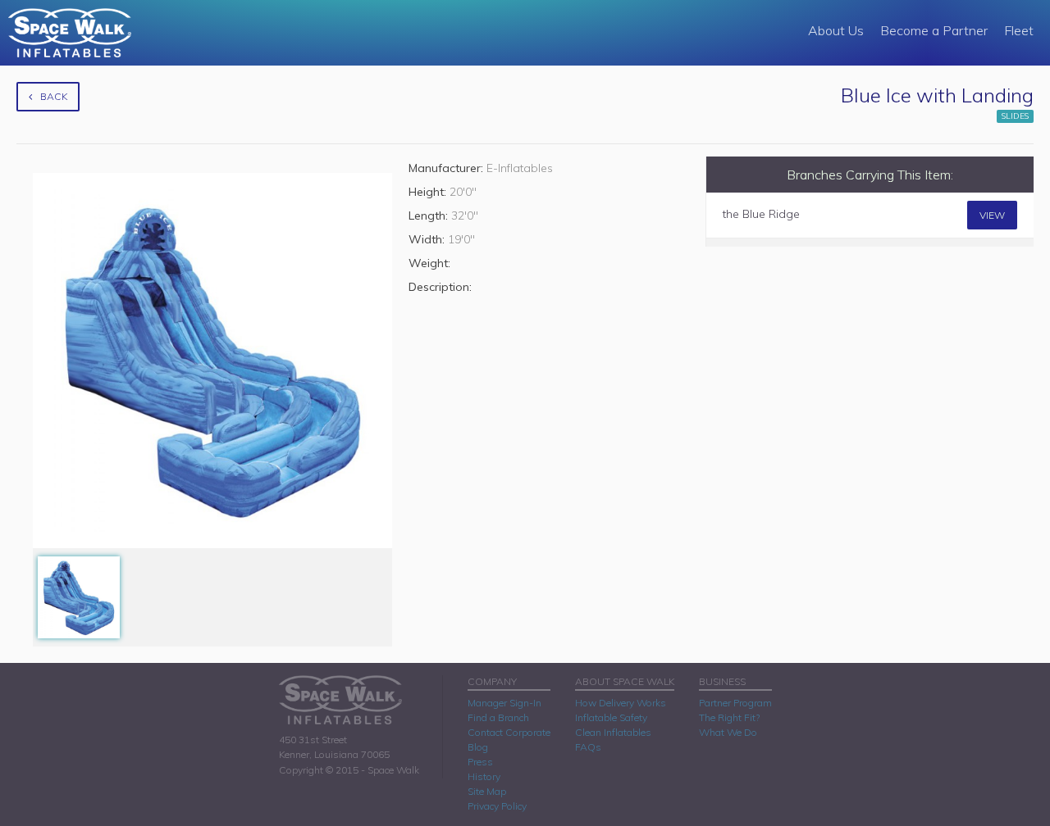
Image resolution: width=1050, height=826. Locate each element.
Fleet (1019, 30)
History (484, 776)
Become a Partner (934, 30)
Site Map (487, 791)
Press (480, 762)
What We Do (728, 732)
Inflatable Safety (611, 717)
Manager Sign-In (504, 703)
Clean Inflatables (613, 732)
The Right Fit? (729, 717)
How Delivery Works (620, 703)
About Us (836, 30)
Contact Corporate (509, 732)
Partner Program (735, 703)
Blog (478, 747)
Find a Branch (498, 717)
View (992, 215)
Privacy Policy (497, 806)
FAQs (588, 747)
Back (53, 96)
